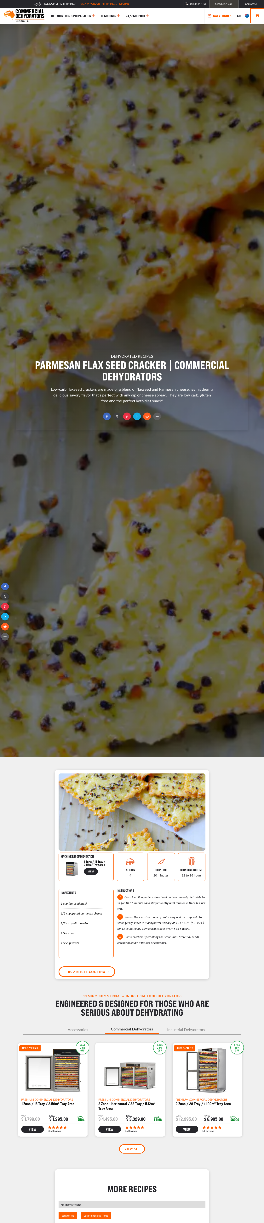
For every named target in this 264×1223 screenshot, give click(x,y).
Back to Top (67, 1215)
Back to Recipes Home (96, 1215)
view (91, 871)
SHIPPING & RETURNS (116, 3)
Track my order (89, 3)
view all (132, 1149)
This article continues (87, 971)
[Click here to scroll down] (132, 423)
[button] (5, 586)
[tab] (78, 1029)
